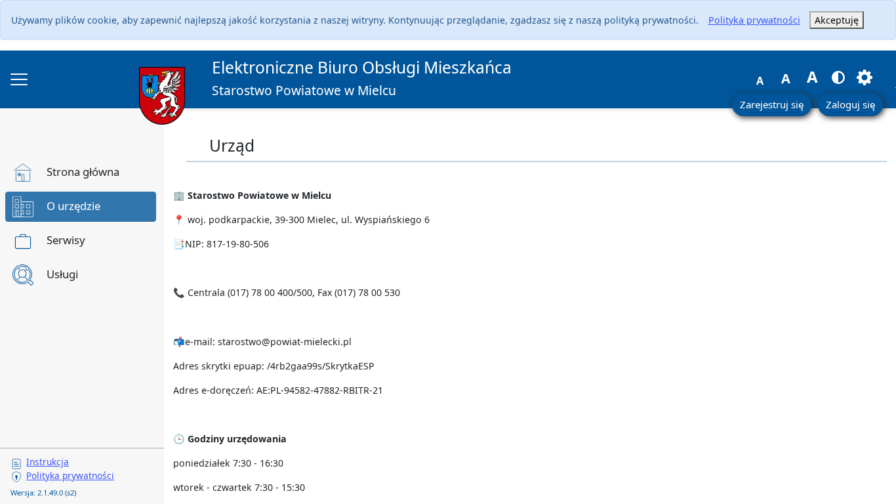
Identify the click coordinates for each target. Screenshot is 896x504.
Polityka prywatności (754, 20)
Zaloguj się (850, 104)
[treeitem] (80, 173)
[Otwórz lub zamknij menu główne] (19, 79)
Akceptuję (837, 20)
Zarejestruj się (772, 104)
